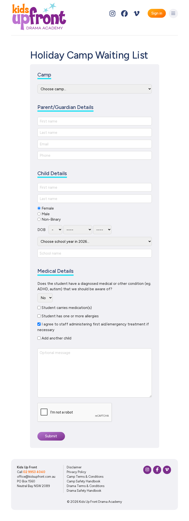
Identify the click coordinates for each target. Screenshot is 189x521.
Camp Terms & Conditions (85, 476)
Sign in (156, 13)
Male (46, 214)
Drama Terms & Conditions (85, 486)
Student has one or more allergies (70, 316)
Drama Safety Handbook (84, 490)
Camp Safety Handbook (83, 481)
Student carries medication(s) (67, 308)
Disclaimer (74, 467)
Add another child (56, 338)
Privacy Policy (76, 472)
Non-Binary (51, 219)
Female (48, 208)
